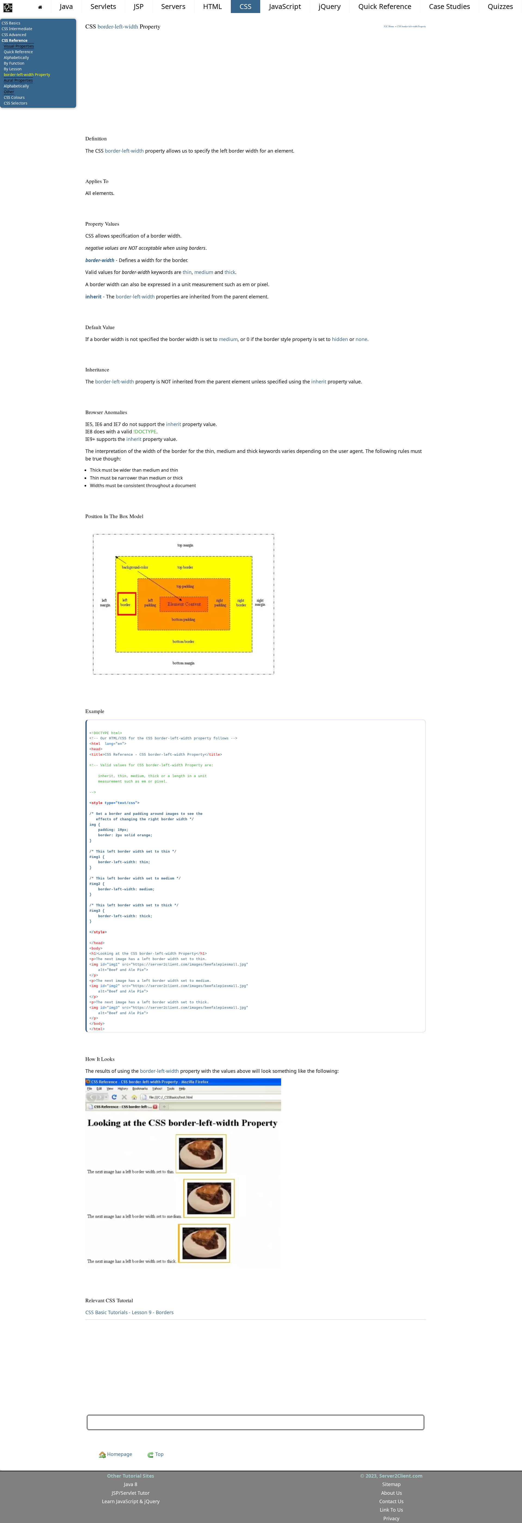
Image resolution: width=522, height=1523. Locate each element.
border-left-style (111, 1422)
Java (66, 6)
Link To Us (391, 1509)
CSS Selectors (15, 103)
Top (159, 1454)
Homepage (119, 1454)
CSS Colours (14, 97)
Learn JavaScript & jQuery (131, 1501)
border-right (403, 1422)
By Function (14, 63)
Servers (173, 6)
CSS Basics (11, 23)
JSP (139, 6)
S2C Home (389, 26)
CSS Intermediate (17, 28)
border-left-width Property (27, 74)
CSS (245, 6)
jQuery (330, 6)
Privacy (391, 1518)
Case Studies (449, 6)
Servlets (103, 6)
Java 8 (130, 1484)
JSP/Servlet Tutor (131, 1493)
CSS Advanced (14, 34)
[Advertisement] (248, 74)
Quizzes (500, 6)
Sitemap (391, 1484)
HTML (212, 6)
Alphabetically (16, 57)
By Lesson (12, 68)
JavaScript (285, 6)
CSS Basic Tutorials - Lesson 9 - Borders (129, 1312)
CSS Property (411, 26)
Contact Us (391, 1501)
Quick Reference (384, 6)
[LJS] (8, 8)
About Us (391, 1493)
